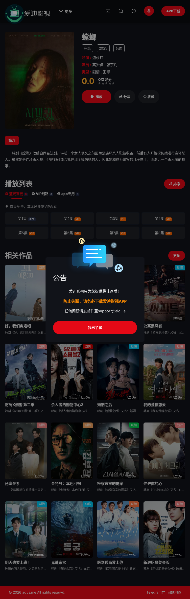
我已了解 (95, 327)
